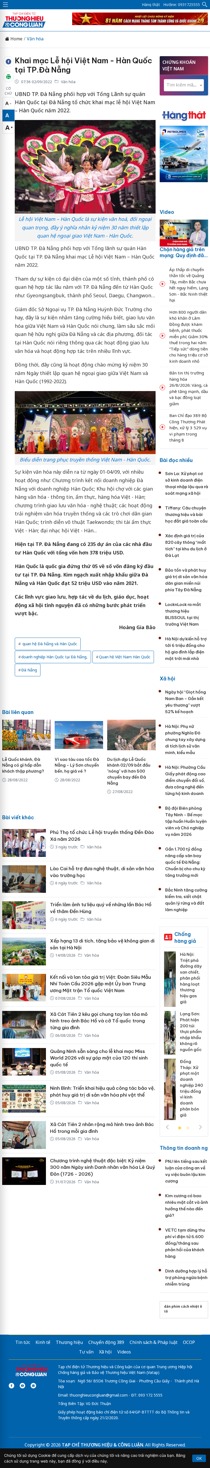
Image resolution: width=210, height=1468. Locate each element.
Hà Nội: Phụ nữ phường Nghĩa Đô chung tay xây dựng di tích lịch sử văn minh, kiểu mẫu (185, 739)
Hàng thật (151, 5)
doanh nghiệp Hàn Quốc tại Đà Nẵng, (54, 656)
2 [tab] (188, 1128)
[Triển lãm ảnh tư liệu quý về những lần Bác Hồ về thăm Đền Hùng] (24, 915)
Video (167, 212)
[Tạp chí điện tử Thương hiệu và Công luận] (31, 1370)
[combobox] (184, 85)
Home (15, 38)
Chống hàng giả (185, 937)
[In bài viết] (8, 76)
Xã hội (167, 679)
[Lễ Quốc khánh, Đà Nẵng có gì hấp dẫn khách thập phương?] (26, 735)
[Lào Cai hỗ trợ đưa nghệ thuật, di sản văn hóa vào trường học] (24, 879)
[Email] (33, 1385)
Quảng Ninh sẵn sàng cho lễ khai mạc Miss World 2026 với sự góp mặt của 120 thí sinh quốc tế (99, 1058)
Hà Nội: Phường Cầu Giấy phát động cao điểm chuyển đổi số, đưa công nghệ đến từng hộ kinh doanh (185, 780)
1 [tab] (179, 1128)
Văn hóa (35, 38)
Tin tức (22, 1342)
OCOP (189, 1342)
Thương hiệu (69, 1342)
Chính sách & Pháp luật (153, 1342)
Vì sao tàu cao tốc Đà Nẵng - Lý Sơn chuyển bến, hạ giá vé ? (77, 765)
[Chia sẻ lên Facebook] (8, 61)
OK (199, 1458)
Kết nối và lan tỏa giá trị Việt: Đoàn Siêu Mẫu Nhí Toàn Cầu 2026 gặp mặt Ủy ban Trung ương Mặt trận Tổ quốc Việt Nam (100, 983)
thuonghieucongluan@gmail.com (98, 1395)
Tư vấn (86, 1352)
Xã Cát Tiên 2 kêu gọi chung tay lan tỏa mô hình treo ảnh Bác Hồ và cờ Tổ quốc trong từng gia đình (99, 1021)
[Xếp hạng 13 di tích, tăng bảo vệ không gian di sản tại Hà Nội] (24, 951)
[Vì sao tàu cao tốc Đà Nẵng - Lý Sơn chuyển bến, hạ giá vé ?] (79, 735)
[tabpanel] (184, 1037)
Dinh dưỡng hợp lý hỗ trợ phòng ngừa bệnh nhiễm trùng (186, 1277)
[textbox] (184, 84)
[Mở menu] (5, 4)
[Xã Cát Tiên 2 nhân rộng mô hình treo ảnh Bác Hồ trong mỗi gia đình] (24, 1135)
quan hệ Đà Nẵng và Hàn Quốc (49, 643)
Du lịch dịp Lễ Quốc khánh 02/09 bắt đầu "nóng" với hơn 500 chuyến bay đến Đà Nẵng (128, 771)
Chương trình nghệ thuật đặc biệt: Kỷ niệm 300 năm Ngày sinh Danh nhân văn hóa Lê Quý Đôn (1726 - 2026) (102, 1167)
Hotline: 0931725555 (181, 5)
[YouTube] (22, 1385)
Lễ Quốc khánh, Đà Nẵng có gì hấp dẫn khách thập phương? (23, 765)
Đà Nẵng (29, 670)
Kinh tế (43, 1342)
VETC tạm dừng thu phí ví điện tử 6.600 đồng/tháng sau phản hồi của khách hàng (185, 1243)
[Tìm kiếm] (205, 4)
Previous (167, 1127)
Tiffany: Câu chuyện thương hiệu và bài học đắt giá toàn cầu (186, 514)
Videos (124, 1352)
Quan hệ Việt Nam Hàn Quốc (124, 656)
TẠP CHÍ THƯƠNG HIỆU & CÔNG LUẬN (102, 1445)
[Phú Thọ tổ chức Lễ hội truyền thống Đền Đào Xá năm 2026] (24, 843)
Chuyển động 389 (106, 1342)
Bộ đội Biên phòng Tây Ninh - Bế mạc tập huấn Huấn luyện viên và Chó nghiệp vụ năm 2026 (186, 821)
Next (200, 1127)
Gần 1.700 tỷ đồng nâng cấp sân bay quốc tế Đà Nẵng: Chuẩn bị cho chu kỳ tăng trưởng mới (185, 862)
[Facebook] (11, 1385)
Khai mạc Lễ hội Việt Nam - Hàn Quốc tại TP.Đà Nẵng (83, 65)
